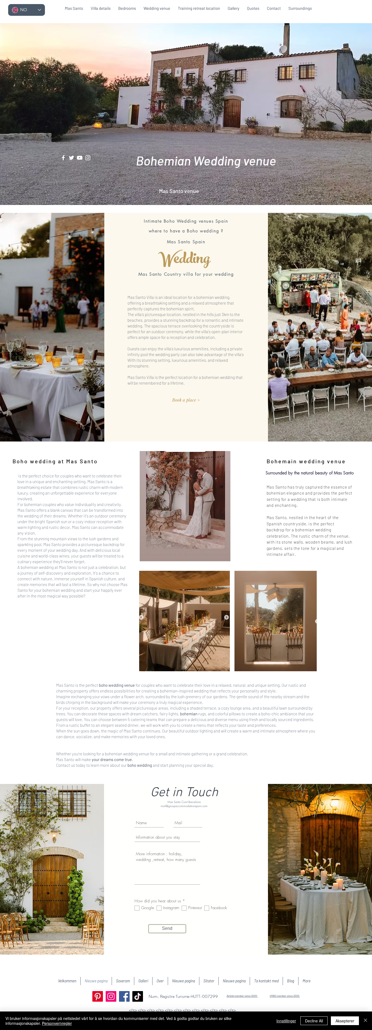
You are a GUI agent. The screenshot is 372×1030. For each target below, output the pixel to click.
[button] (186, 400)
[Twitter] (71, 157)
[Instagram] (87, 157)
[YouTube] (79, 157)
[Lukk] (365, 1021)
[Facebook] (63, 157)
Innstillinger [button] (286, 1020)
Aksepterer (345, 1020)
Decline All (314, 1020)
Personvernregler (57, 1023)
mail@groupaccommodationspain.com (184, 806)
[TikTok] (137, 996)
